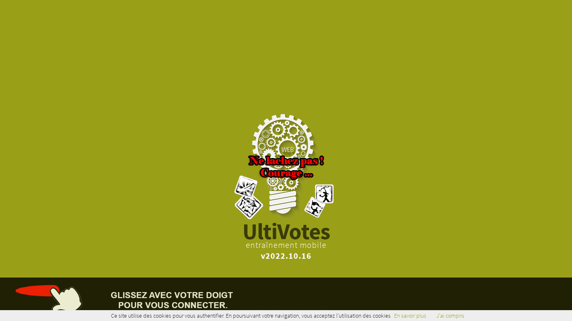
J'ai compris (450, 315)
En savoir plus (410, 315)
